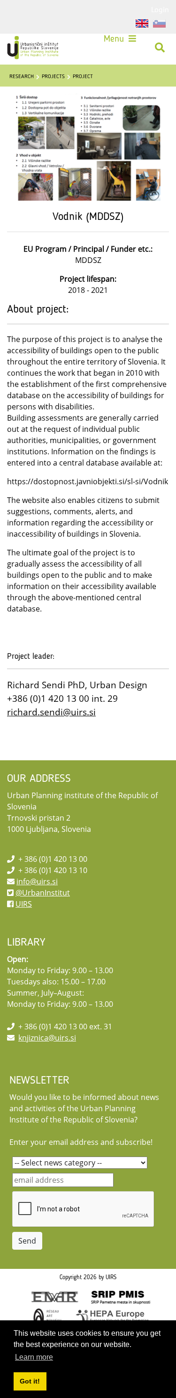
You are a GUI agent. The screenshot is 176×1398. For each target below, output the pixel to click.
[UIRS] (34, 47)
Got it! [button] (30, 1381)
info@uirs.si (37, 881)
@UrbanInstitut (42, 893)
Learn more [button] (34, 1357)
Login (160, 9)
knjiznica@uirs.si (47, 1038)
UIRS (23, 904)
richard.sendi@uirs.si (51, 712)
